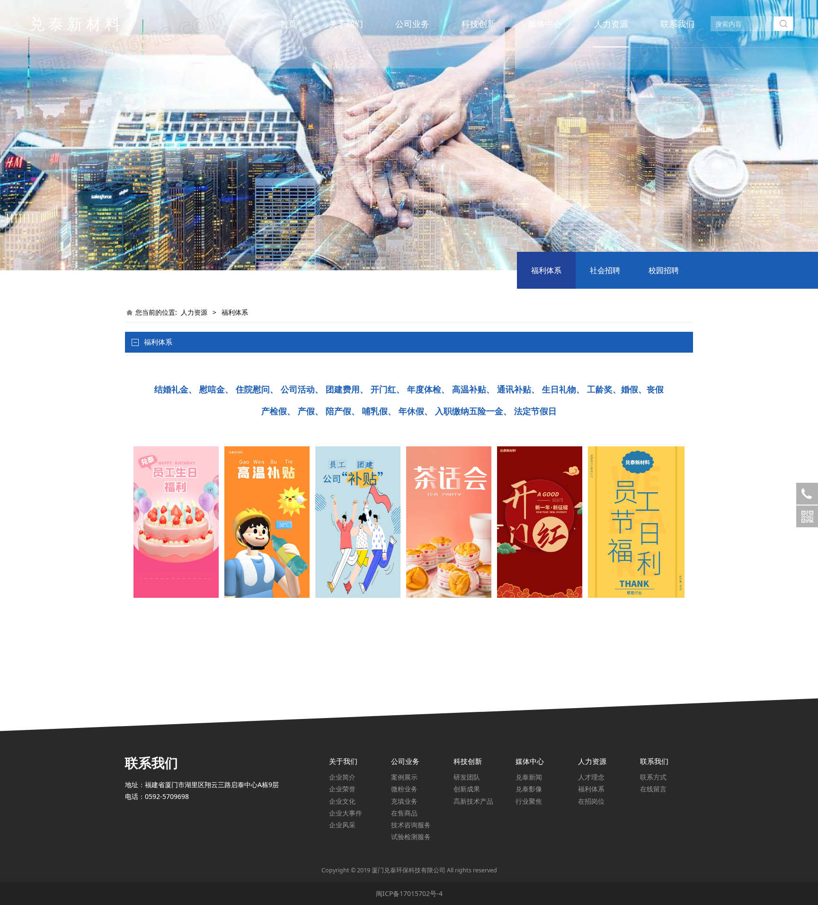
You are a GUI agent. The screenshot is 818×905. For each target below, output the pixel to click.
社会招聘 (605, 270)
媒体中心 (545, 23)
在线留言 (653, 788)
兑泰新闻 (529, 776)
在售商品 (404, 812)
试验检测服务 (411, 836)
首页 (288, 23)
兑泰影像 (529, 788)
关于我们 (346, 23)
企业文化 (342, 801)
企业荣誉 (342, 788)
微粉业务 (404, 788)
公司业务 (412, 23)
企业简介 (342, 776)
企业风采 (342, 824)
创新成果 (466, 788)
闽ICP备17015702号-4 (409, 893)
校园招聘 (664, 270)
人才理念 (591, 776)
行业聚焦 (529, 801)
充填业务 (404, 801)
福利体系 (546, 270)
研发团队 (466, 776)
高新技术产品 (473, 801)
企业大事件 (345, 812)
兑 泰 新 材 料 (74, 23)
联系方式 (653, 776)
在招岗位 (591, 801)
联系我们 (677, 23)
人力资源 (611, 23)
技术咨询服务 (411, 824)
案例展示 (404, 776)
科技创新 (479, 23)
